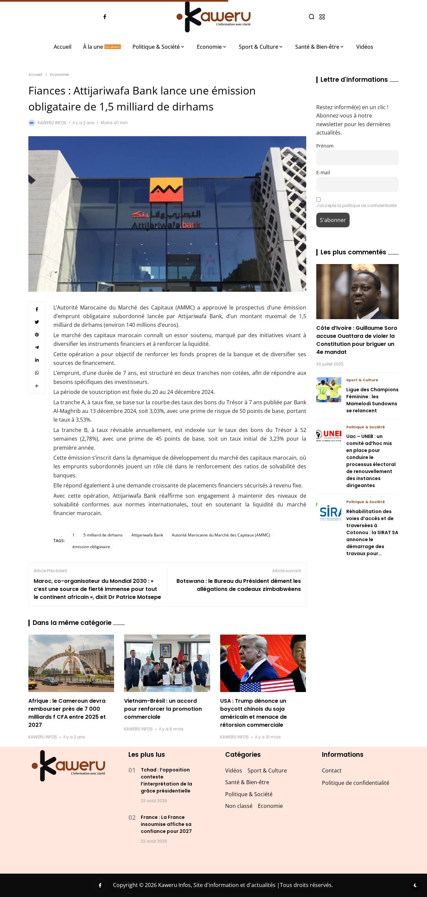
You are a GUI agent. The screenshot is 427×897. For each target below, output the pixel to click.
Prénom (325, 146)
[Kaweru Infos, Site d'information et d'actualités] (213, 17)
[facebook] (104, 16)
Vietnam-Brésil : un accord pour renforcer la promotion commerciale (163, 709)
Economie (59, 74)
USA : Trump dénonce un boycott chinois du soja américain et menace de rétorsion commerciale (253, 713)
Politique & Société (365, 427)
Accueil (35, 74)
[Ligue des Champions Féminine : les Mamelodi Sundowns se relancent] (328, 389)
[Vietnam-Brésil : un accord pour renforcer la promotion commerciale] (167, 663)
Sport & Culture (362, 380)
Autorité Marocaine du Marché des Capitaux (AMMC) (221, 535)
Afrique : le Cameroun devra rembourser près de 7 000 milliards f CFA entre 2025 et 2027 (67, 713)
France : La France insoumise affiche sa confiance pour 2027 (166, 824)
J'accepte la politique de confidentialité (356, 205)
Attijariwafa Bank (147, 535)
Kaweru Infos (52, 123)
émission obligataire (91, 546)
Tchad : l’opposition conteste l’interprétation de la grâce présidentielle (166, 780)
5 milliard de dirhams (103, 535)
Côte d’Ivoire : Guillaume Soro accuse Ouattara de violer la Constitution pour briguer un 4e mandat (356, 340)
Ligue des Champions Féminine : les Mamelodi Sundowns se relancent (372, 400)
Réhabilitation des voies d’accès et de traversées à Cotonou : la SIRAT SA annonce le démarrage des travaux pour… (372, 532)
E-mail (323, 172)
